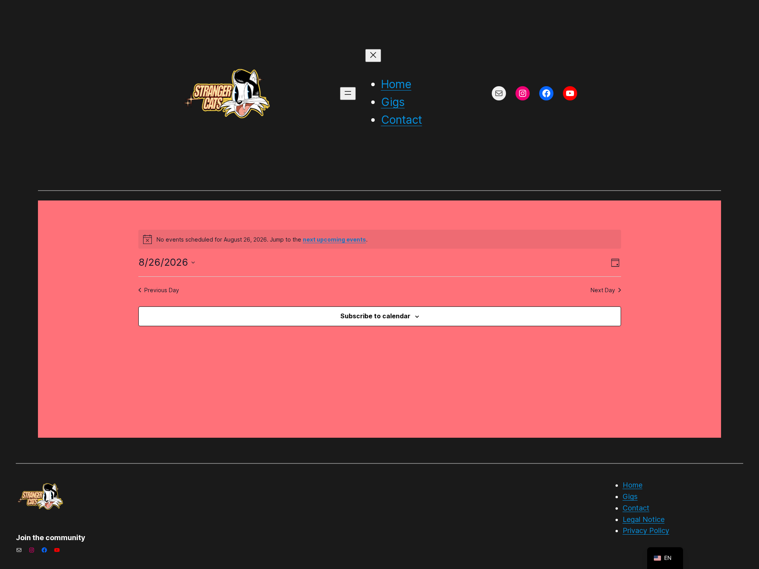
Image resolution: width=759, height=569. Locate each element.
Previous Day (161, 290)
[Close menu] (373, 55)
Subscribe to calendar (375, 316)
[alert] (379, 239)
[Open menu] (348, 93)
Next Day (603, 290)
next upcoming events (334, 239)
